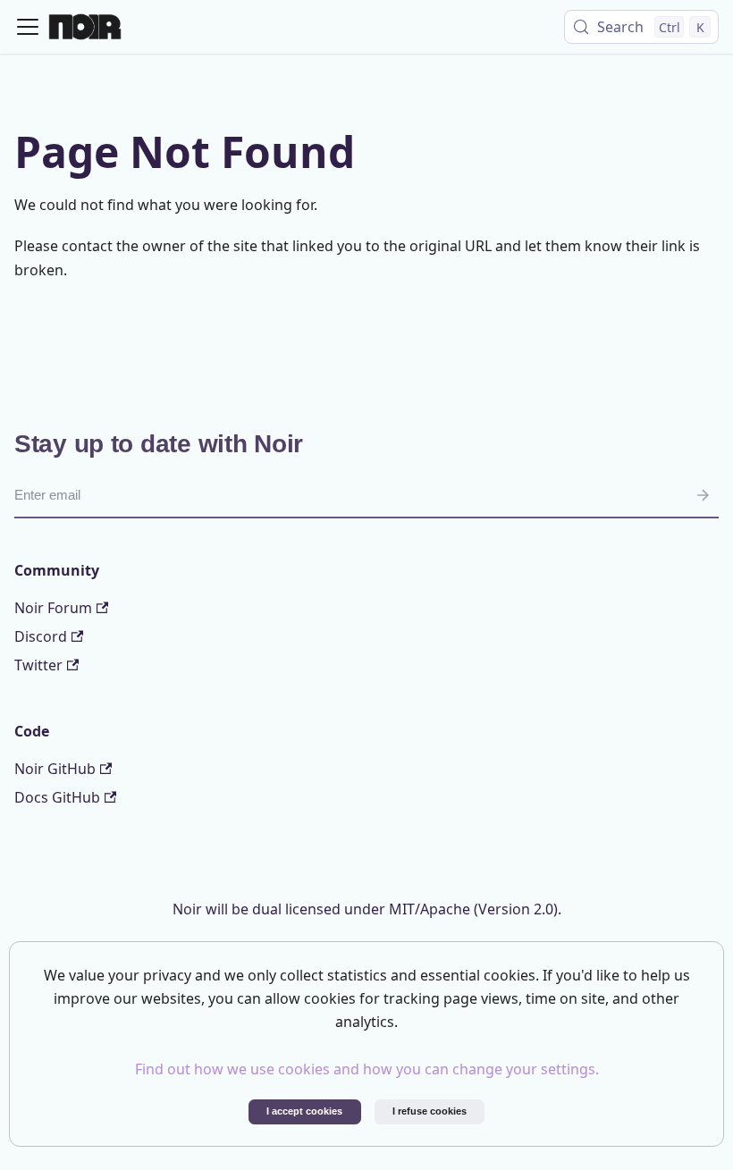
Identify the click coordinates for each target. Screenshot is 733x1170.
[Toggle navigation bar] (27, 26)
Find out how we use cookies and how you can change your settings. (367, 1069)
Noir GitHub (55, 769)
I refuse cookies (429, 1111)
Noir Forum (53, 608)
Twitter (38, 665)
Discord (40, 636)
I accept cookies (304, 1111)
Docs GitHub (57, 797)
